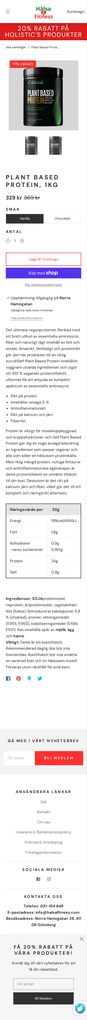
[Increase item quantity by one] (22, 241)
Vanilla (25, 218)
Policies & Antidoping (44, 842)
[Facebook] (8, 678)
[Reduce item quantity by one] (8, 241)
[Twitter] (40, 678)
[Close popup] (81, 939)
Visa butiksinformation (26, 318)
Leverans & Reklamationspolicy (43, 832)
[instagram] (49, 879)
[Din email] (19, 758)
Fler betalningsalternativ (43, 284)
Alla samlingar (16, 47)
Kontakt (43, 811)
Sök (43, 801)
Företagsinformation (44, 852)
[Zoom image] (44, 96)
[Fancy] (29, 678)
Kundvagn (76, 11)
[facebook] (38, 879)
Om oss (43, 822)
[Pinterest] (18, 678)
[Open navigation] (11, 12)
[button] (16, 96)
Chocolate (62, 218)
